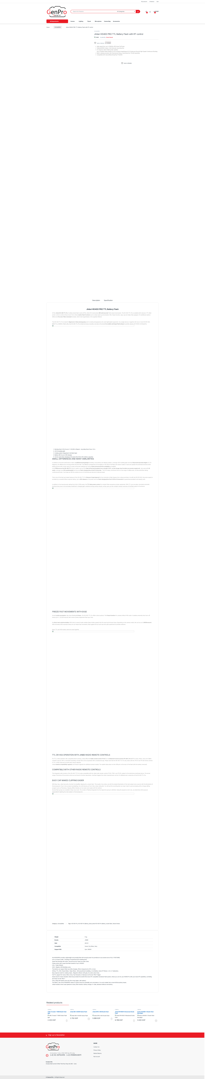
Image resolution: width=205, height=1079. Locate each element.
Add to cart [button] (66, 1020)
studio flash (109, 923)
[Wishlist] (150, 11)
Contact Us (96, 1047)
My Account (97, 1056)
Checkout (151, 1)
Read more (88, 1018)
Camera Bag (107, 21)
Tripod (89, 21)
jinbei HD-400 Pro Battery (99, 923)
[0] (146, 11)
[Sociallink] (46, 1069)
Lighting (81, 21)
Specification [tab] (108, 300)
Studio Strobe (116, 923)
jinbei (90, 923)
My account (144, 1)
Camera (72, 21)
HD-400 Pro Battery (83, 923)
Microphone (98, 21)
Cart (158, 1)
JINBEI (86, 940)
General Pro (50, 1077)
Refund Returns (97, 1053)
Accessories (116, 21)
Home (47, 27)
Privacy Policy (97, 1050)
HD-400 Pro (74, 923)
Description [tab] (96, 300)
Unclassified (58, 27)
